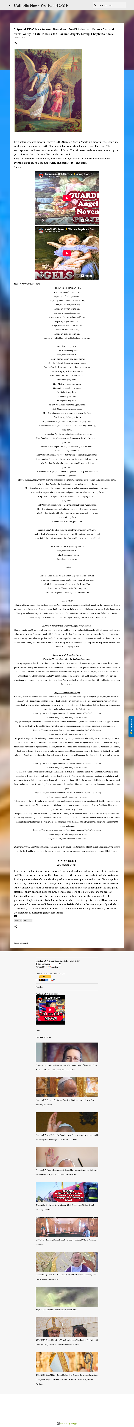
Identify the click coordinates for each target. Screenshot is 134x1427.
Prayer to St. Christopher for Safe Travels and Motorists (56, 1309)
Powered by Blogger (68, 1423)
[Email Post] (15, 917)
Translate (54, 967)
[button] (15, 43)
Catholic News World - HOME (41, 5)
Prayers (27, 920)
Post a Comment (21, 942)
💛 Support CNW (131, 727)
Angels (18, 920)
